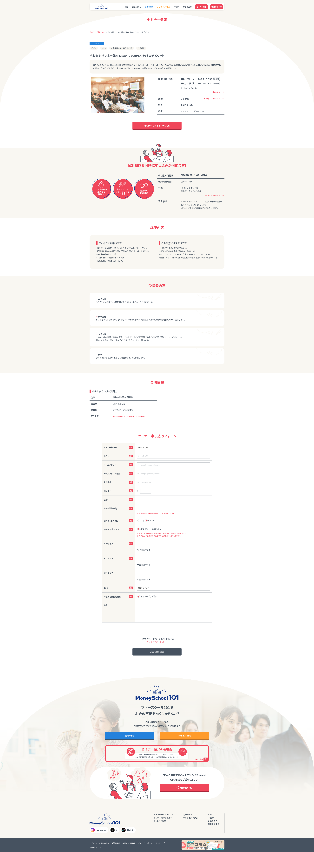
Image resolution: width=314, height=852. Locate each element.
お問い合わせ (104, 843)
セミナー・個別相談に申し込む (157, 125)
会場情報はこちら (217, 92)
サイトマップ (160, 843)
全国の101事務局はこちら (214, 195)
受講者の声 (187, 7)
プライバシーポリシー (146, 843)
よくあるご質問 (160, 820)
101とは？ (135, 7)
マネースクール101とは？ (162, 814)
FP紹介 (176, 7)
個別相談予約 (216, 7)
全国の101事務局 (129, 843)
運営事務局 (115, 843)
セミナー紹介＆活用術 (163, 817)
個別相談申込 (213, 824)
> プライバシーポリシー (157, 642)
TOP (126, 7)
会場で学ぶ (149, 7)
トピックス (93, 843)
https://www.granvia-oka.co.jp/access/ (129, 416)
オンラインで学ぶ (163, 7)
